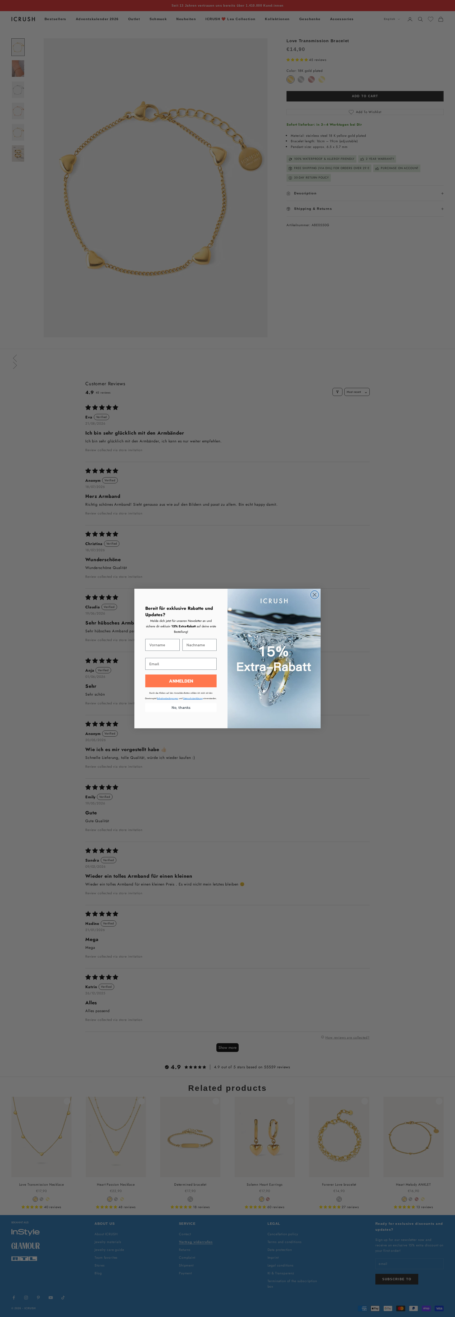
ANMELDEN (181, 680)
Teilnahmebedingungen (167, 698)
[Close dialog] (314, 595)
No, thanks (181, 707)
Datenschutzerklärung (193, 698)
